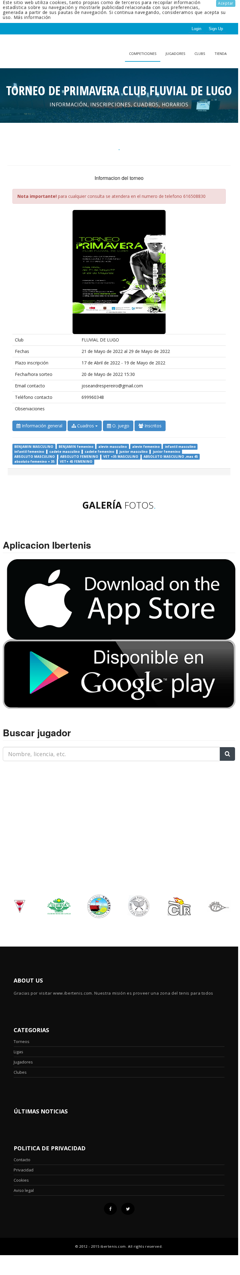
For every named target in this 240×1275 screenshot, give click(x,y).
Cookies (21, 1180)
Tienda (221, 53)
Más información (32, 17)
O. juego (120, 426)
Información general (41, 426)
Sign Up (216, 28)
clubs (199, 53)
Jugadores (175, 53)
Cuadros (85, 426)
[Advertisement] (41, 805)
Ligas (18, 1051)
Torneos (21, 1041)
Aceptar (225, 3)
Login (196, 28)
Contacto (22, 1159)
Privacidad (23, 1170)
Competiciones (142, 53)
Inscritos (152, 426)
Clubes (20, 1072)
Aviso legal (24, 1190)
